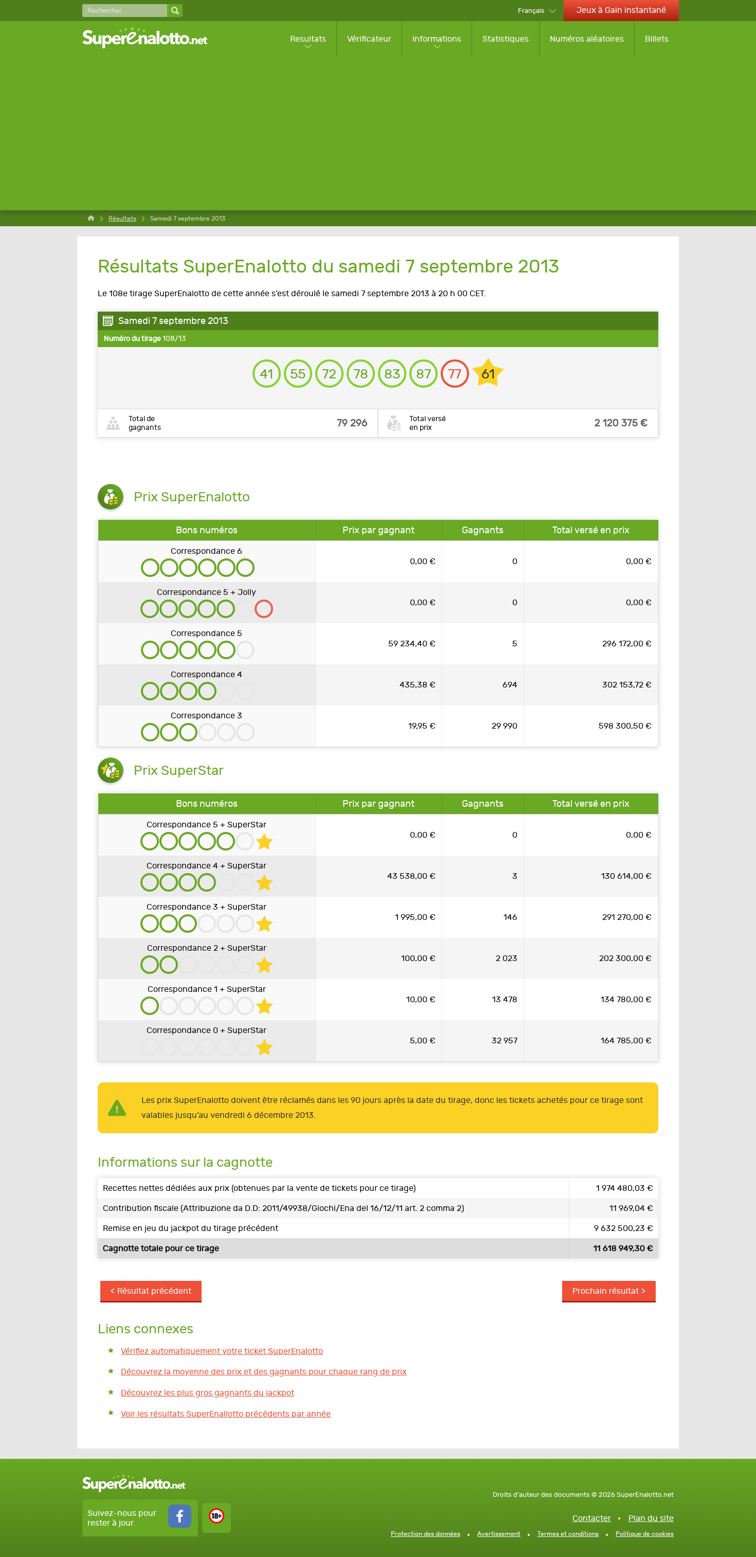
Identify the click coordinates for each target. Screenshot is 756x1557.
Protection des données (425, 1533)
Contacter (591, 1518)
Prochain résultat (605, 1291)
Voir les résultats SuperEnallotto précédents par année (226, 1414)
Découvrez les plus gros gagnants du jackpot (207, 1393)
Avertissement (498, 1533)
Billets (657, 39)
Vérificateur (369, 39)
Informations (436, 39)
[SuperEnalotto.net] (151, 39)
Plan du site (651, 1518)
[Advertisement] (380, 133)
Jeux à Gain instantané (621, 10)
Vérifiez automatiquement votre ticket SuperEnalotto (222, 1351)
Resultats (308, 39)
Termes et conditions (568, 1533)
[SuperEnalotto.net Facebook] (180, 1525)
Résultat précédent (154, 1291)
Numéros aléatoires (587, 39)
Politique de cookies (645, 1533)
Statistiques (505, 39)
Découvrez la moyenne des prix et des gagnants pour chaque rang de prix (264, 1372)
